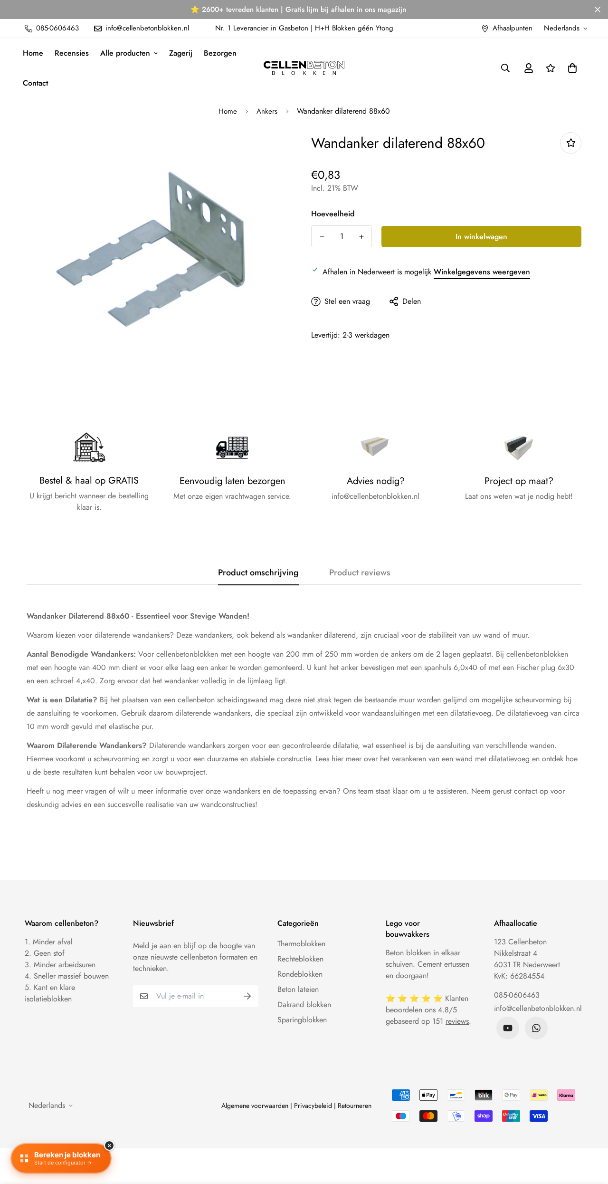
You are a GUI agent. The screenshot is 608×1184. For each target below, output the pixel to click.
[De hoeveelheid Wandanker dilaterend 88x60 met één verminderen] (322, 237)
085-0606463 (517, 995)
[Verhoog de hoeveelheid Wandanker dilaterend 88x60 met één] (361, 237)
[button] (570, 68)
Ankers (266, 111)
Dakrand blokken (304, 1004)
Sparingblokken (302, 1019)
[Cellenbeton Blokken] (304, 68)
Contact (35, 83)
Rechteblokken (300, 958)
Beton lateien (298, 989)
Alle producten (125, 53)
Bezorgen (220, 53)
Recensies (72, 53)
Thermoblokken (301, 943)
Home (33, 53)
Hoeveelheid (332, 213)
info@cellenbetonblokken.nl (538, 1008)
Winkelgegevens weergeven (482, 271)
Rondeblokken (300, 974)
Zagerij (180, 53)
